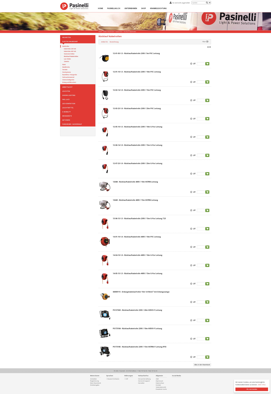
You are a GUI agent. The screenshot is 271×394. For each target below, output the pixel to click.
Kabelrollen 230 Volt (70, 49)
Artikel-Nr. (104, 42)
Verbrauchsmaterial (68, 77)
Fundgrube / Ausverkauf (72, 124)
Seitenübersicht (161, 387)
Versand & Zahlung (144, 379)
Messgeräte (67, 116)
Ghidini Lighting (68, 95)
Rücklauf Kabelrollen (71, 56)
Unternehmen (130, 8)
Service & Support (144, 381)
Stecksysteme (66, 72)
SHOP (143, 8)
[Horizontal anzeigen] (210, 47)
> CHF (126, 379)
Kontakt (158, 385)
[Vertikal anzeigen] (208, 47)
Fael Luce (66, 99)
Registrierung (94, 381)
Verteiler (65, 69)
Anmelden (93, 379)
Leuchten (66, 91)
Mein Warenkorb (95, 383)
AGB (157, 379)
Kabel (64, 64)
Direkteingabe (94, 385)
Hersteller (141, 383)
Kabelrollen (65, 46)
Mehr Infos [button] (261, 385)
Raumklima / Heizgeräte (69, 75)
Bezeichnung (114, 42)
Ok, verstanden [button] (251, 389)
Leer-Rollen (67, 59)
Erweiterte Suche (161, 389)
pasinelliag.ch (113, 8)
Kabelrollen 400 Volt (70, 51)
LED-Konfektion (68, 104)
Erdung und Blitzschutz (69, 82)
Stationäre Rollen (69, 54)
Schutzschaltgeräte (68, 80)
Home (100, 8)
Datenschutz (160, 383)
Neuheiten (66, 37)
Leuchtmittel (67, 108)
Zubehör (66, 61)
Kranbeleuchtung (158, 8)
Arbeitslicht (67, 87)
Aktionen (66, 120)
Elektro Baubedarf (70, 41)
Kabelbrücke (66, 67)
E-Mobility (66, 112)
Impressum (159, 381)
